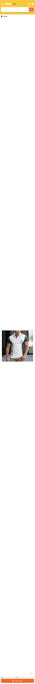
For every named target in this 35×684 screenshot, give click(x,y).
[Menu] (2, 4)
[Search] (31, 9)
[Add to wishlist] (32, 674)
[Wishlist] (33, 4)
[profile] (29, 4)
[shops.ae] (14, 4)
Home (5, 16)
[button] (17, 346)
